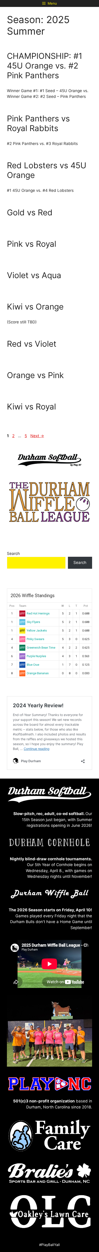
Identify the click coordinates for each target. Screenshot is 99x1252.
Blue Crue (33, 664)
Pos (12, 606)
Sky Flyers (33, 622)
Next (37, 435)
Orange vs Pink (35, 375)
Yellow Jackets (37, 630)
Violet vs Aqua (34, 275)
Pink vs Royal (31, 244)
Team (22, 606)
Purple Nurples (36, 656)
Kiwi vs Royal (31, 406)
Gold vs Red (29, 212)
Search (13, 553)
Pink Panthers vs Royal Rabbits (38, 123)
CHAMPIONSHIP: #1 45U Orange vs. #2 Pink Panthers (44, 65)
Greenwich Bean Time (41, 647)
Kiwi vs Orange (35, 306)
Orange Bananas (38, 673)
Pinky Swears (35, 639)
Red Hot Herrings (38, 613)
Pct (86, 606)
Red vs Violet (31, 344)
